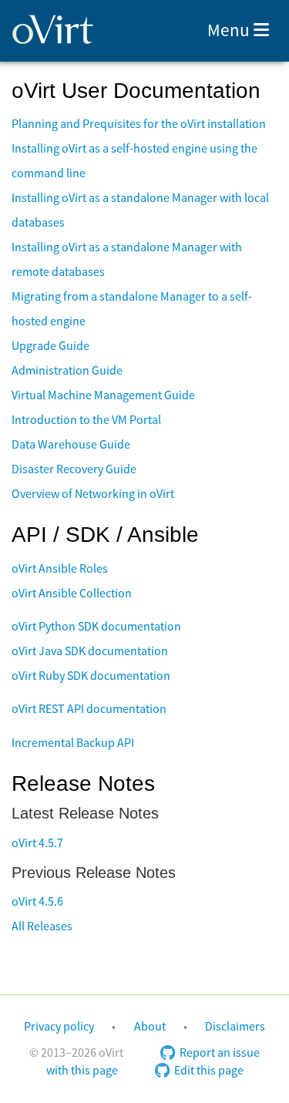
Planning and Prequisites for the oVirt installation (139, 124)
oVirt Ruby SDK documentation (91, 676)
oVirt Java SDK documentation (90, 651)
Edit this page (209, 1070)
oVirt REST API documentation (89, 709)
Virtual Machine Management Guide (103, 395)
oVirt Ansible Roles (60, 569)
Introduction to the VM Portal (86, 420)
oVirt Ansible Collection (72, 593)
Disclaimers (235, 1026)
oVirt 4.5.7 (37, 843)
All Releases (42, 926)
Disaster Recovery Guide (74, 469)
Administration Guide (67, 370)
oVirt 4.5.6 (37, 902)
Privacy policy (59, 1026)
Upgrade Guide (50, 346)
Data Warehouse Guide (71, 444)
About (150, 1026)
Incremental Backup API (73, 743)
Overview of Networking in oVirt (93, 494)
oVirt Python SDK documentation (96, 626)
